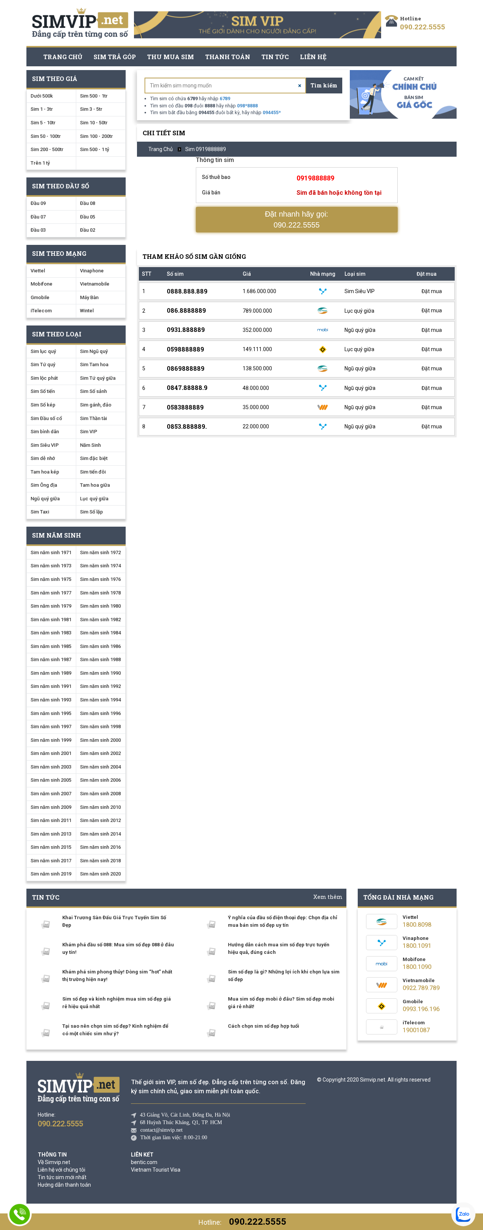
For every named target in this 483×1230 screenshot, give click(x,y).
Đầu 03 (38, 230)
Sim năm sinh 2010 (100, 807)
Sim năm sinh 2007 (51, 793)
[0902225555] (20, 1214)
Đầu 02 (87, 230)
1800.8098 (417, 924)
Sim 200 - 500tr (47, 149)
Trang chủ (62, 57)
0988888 (247, 105)
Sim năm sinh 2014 (100, 834)
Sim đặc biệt (94, 458)
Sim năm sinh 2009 (51, 807)
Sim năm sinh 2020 (100, 874)
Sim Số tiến (43, 391)
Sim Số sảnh (93, 391)
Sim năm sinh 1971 (51, 552)
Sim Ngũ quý (94, 351)
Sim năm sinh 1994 (100, 700)
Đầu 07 (38, 217)
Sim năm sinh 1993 (51, 700)
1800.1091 (417, 945)
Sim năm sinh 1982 (100, 619)
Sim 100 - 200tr (96, 136)
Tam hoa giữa (95, 485)
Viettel (38, 271)
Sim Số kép (43, 405)
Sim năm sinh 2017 (51, 860)
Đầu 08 (87, 203)
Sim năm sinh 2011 (51, 820)
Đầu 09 (38, 203)
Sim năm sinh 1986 (100, 646)
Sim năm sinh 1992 (100, 686)
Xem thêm (328, 896)
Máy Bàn (89, 297)
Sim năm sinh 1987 (51, 659)
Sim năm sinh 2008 (100, 793)
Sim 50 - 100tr (46, 136)
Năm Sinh (90, 445)
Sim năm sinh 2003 (51, 767)
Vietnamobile (94, 284)
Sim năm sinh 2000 (100, 740)
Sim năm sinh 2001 (51, 753)
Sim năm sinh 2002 (100, 753)
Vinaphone (92, 271)
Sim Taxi (40, 512)
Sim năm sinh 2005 (51, 780)
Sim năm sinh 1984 (100, 633)
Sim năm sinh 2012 (100, 820)
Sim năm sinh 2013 (51, 834)
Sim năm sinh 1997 (51, 726)
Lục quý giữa (94, 498)
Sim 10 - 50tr (94, 122)
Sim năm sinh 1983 (51, 633)
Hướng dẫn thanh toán (64, 1185)
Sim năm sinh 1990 (100, 673)
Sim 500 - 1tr (94, 96)
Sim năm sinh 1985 (51, 646)
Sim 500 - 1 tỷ (94, 149)
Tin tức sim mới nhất (62, 1177)
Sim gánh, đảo (95, 405)
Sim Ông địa (44, 485)
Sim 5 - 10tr (43, 122)
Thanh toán (227, 57)
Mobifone (41, 284)
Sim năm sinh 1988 (100, 659)
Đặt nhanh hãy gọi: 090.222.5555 (296, 219)
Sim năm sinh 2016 (100, 847)
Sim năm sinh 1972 (100, 552)
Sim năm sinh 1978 (100, 593)
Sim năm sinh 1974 (100, 565)
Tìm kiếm (324, 85)
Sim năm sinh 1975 (51, 579)
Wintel (87, 310)
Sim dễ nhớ (43, 458)
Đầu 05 (87, 217)
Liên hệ (313, 57)
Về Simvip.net (54, 1162)
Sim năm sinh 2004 (100, 767)
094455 (272, 112)
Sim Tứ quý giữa (97, 378)
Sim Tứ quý (43, 364)
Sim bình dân (45, 431)
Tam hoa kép (45, 472)
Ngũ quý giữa (45, 498)
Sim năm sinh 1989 (51, 673)
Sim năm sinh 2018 (100, 860)
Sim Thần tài (93, 418)
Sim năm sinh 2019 (51, 874)
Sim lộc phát (44, 378)
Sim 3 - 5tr (91, 109)
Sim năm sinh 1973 (51, 565)
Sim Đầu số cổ (46, 418)
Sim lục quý (43, 351)
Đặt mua (431, 291)
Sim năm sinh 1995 (51, 713)
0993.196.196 (421, 1009)
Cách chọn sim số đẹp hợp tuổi (263, 1026)
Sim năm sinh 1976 (100, 579)
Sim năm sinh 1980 (100, 606)
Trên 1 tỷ (40, 163)
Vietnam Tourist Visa (155, 1170)
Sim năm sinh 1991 (51, 686)
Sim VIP (88, 431)
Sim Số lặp (91, 512)
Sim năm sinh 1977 (51, 593)
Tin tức (275, 57)
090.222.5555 (422, 27)
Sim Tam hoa (94, 364)
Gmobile (40, 297)
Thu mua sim (170, 57)
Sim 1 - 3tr (42, 109)
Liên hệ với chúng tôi (61, 1170)
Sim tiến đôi (93, 472)
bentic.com (144, 1162)
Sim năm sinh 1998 (100, 726)
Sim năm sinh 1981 (51, 619)
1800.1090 (417, 966)
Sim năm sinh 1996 (100, 713)
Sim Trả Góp (115, 57)
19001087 (416, 1030)
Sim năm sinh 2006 (100, 780)
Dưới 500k (42, 96)
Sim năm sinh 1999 (51, 740)
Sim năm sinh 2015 (51, 847)
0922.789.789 (421, 988)
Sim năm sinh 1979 (51, 606)
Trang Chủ (160, 149)
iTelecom (41, 310)
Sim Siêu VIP (45, 445)
